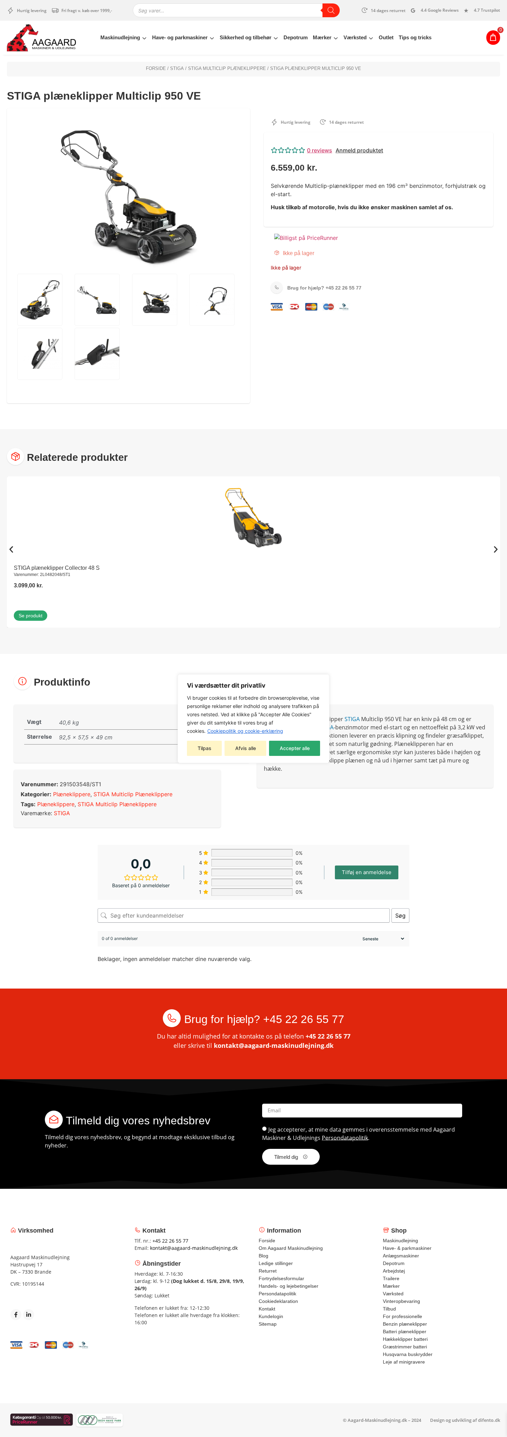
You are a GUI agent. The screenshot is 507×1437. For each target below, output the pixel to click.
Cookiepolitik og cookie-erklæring (245, 731)
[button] (378, 150)
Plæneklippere (71, 794)
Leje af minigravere (404, 1362)
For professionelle (402, 1316)
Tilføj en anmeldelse (366, 872)
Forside (156, 68)
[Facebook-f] (15, 1314)
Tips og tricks (415, 37)
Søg (400, 915)
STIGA (177, 68)
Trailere (391, 1278)
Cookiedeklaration (278, 1301)
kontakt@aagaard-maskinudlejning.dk (274, 1045)
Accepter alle (295, 748)
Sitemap (268, 1324)
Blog (263, 1255)
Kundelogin (271, 1316)
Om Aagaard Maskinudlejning (291, 1248)
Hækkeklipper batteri (405, 1339)
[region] (253, 718)
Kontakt (267, 1309)
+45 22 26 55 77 (324, 288)
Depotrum (296, 37)
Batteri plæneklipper (404, 1331)
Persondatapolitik (345, 1137)
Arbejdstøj (394, 1271)
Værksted (355, 37)
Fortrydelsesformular (281, 1278)
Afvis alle (245, 748)
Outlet (386, 37)
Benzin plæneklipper (405, 1324)
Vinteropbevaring (401, 1301)
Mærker (322, 37)
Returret (268, 1271)
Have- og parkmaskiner (180, 37)
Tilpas (204, 748)
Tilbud (389, 1309)
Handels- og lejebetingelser (288, 1286)
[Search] (331, 10)
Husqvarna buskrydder (408, 1354)
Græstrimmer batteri (405, 1346)
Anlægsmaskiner (401, 1255)
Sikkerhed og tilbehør (245, 37)
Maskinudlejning (120, 37)
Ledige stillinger (276, 1263)
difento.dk (489, 1420)
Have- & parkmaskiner (407, 1248)
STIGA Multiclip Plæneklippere (227, 68)
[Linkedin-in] (28, 1314)
